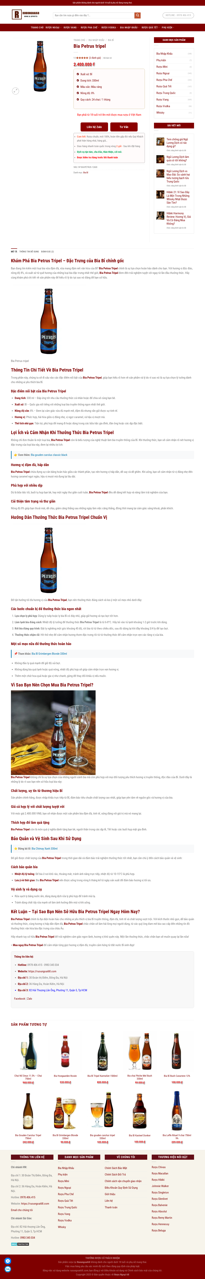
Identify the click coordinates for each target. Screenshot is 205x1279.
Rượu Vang (70, 27)
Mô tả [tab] (14, 251)
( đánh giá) (95, 57)
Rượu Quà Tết (150, 27)
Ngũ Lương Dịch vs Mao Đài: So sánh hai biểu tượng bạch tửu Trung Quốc (178, 176)
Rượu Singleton (160, 1192)
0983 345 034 (27, 1237)
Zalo (29, 998)
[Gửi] (137, 15)
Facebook (19, 998)
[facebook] (8, 1261)
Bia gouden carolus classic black (49, 455)
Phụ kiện (167, 27)
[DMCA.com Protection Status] (20, 1244)
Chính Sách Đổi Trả (115, 1174)
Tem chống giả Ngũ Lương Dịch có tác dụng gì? (177, 143)
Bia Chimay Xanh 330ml (44, 848)
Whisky (160, 112)
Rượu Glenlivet (160, 1199)
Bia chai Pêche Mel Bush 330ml (139, 1077)
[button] (15, 91)
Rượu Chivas (159, 1167)
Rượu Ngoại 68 (121, 1274)
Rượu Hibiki (158, 1179)
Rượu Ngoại (52, 27)
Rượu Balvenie (159, 1205)
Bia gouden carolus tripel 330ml (102, 1137)
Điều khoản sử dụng (114, 1270)
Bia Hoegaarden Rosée (65, 1075)
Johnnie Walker (160, 1186)
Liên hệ (109, 1200)
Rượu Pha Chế (89, 27)
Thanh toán (111, 1207)
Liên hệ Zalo (94, 127)
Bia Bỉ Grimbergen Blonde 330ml (49, 653)
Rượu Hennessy (160, 1224)
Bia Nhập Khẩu (129, 27)
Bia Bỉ (111, 40)
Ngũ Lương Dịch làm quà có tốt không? (178, 158)
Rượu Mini (161, 66)
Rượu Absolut (159, 1211)
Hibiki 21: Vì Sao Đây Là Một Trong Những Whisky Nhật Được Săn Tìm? (178, 197)
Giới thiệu (110, 1194)
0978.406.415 (27, 1197)
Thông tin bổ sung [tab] (29, 251)
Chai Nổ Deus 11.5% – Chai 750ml (28, 1077)
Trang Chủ (37, 27)
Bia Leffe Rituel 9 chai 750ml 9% (177, 1137)
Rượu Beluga (159, 1230)
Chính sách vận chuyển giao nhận (123, 1181)
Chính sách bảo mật (138, 1270)
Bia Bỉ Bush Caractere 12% (177, 1075)
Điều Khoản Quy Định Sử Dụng (121, 1187)
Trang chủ (79, 40)
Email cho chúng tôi (22, 1210)
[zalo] (8, 1269)
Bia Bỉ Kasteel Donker (140, 1135)
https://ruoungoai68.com (42, 971)
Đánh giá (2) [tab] (47, 251)
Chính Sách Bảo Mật (116, 1168)
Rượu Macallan (160, 1173)
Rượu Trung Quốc (166, 93)
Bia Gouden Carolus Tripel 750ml (28, 1137)
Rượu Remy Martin (162, 1217)
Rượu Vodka (108, 27)
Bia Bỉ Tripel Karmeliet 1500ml (102, 1075)
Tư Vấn (124, 127)
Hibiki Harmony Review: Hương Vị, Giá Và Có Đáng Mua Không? (179, 218)
